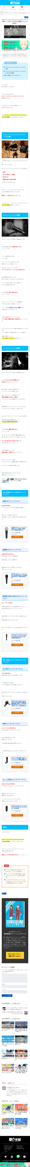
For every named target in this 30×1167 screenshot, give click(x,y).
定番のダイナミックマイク (11, 501)
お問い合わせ (19, 1146)
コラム (4, 893)
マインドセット (8, 1149)
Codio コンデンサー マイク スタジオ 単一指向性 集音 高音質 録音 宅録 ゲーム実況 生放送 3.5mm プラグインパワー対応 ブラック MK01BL (18, 703)
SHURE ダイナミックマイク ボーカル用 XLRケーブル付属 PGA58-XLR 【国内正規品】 (19, 575)
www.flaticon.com (18, 1160)
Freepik (10, 1160)
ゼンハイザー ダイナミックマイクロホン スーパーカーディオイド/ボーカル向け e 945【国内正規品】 (19, 636)
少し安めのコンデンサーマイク (12, 669)
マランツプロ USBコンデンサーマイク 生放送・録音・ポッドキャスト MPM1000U (19, 758)
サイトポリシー (20, 1145)
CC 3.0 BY (6, 1162)
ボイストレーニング (4, 9)
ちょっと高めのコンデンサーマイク (14, 779)
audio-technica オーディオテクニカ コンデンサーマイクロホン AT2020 (19, 807)
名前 (3, 984)
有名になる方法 (21, 9)
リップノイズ (8, 419)
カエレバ (17, 532)
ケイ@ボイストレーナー (13, 1087)
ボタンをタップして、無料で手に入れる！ (15, 955)
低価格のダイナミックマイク (11, 549)
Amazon (16, 536)
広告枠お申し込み (20, 1148)
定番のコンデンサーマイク (11, 723)
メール (4, 989)
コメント (4, 972)
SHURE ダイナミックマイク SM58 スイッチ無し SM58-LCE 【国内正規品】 (18, 528)
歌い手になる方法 (13, 9)
